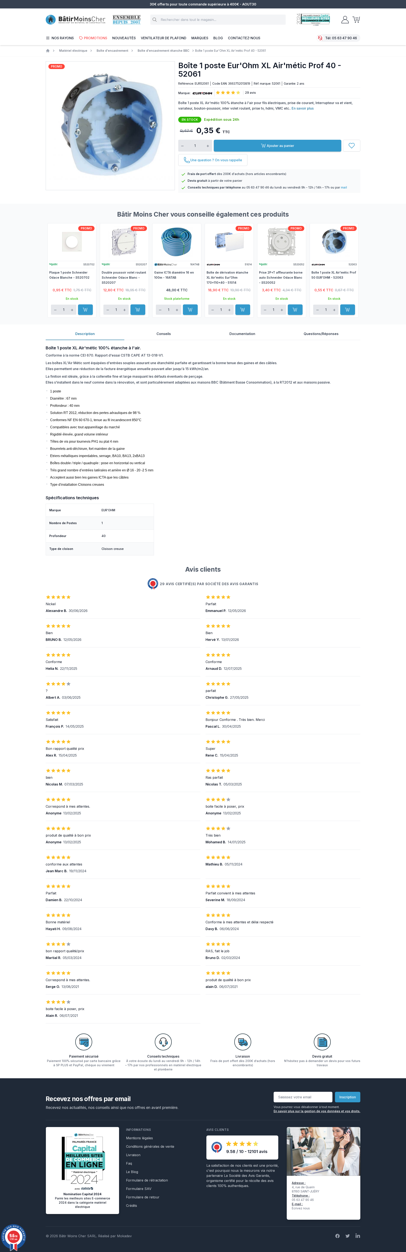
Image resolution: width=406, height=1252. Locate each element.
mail (344, 187)
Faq (129, 1163)
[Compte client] (343, 19)
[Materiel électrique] (48, 51)
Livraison (133, 1155)
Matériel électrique (73, 50)
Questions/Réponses (321, 334)
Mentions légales (139, 1138)
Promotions (95, 38)
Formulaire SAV (138, 1189)
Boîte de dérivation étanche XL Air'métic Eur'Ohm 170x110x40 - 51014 (227, 277)
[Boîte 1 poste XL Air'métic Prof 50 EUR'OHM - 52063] (334, 242)
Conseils (163, 334)
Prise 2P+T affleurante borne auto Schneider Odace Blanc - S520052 (281, 277)
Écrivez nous (301, 1208)
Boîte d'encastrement (112, 50)
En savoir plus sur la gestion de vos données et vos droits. (317, 1111)
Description (85, 334)
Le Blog (132, 1172)
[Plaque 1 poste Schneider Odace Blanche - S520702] (72, 242)
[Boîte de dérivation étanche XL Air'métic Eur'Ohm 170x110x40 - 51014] (229, 242)
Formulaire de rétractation (147, 1180)
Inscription (347, 1097)
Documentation (242, 334)
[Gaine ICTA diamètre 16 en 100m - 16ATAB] (176, 242)
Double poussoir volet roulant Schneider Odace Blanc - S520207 (124, 277)
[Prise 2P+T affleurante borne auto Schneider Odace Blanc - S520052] (281, 242)
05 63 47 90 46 (344, 38)
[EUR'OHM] (202, 93)
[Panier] (354, 19)
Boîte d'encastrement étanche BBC (163, 50)
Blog (218, 38)
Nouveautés (124, 38)
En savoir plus (303, 108)
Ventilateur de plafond (163, 38)
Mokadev (124, 1236)
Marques (199, 38)
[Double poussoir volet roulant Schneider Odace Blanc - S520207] (124, 242)
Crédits (131, 1205)
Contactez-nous (244, 38)
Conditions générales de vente (150, 1146)
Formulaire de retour (142, 1197)
